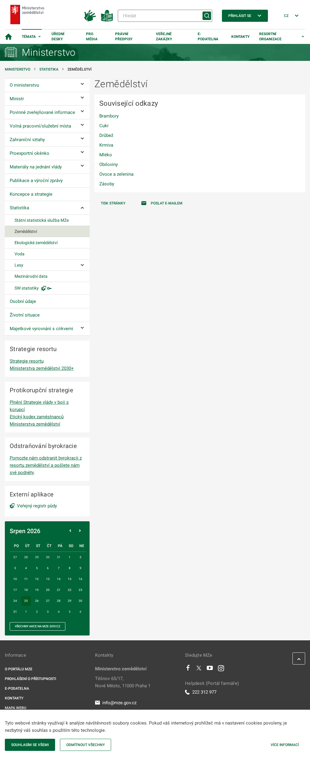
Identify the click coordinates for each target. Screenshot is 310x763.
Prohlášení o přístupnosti (30, 679)
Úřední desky (57, 36)
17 (15, 590)
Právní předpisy (123, 36)
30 (80, 600)
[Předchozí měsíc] (70, 531)
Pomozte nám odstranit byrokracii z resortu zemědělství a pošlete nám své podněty (46, 465)
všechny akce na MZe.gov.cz (37, 626)
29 (69, 600)
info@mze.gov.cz (119, 702)
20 (48, 590)
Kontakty (240, 37)
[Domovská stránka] (8, 36)
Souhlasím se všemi (30, 745)
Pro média (91, 36)
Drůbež (106, 135)
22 (69, 590)
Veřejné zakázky (164, 36)
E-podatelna (208, 36)
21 (59, 590)
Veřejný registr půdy (37, 506)
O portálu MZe (18, 669)
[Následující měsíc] (80, 531)
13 (48, 579)
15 (69, 579)
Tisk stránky (113, 203)
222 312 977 (204, 692)
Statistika (48, 69)
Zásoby (106, 184)
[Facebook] (188, 669)
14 (59, 579)
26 (37, 600)
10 (15, 579)
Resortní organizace (270, 36)
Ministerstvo (18, 69)
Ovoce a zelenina (116, 174)
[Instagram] (221, 669)
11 (26, 579)
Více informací (285, 745)
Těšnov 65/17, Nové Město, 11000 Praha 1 (122, 682)
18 (26, 590)
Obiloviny (108, 164)
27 (48, 600)
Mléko (105, 155)
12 (37, 579)
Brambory (109, 116)
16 (80, 579)
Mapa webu (15, 708)
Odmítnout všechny (85, 745)
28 (59, 600)
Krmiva (106, 145)
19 (37, 590)
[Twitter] (199, 669)
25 (26, 600)
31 (15, 611)
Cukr (104, 125)
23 (80, 590)
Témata (29, 37)
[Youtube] (210, 669)
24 (15, 600)
